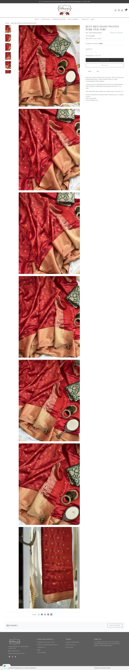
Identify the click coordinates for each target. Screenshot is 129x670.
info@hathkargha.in (17, 653)
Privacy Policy (70, 645)
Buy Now (105, 65)
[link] (115, 10)
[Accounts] (122, 10)
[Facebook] (9, 657)
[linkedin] (51, 615)
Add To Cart (104, 60)
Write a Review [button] (115, 625)
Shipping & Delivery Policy (46, 642)
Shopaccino (106, 668)
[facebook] (41, 615)
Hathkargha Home (58, 19)
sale (92, 19)
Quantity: (89, 49)
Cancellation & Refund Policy (47, 645)
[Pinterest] (15, 657)
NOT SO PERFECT (73, 19)
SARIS (89, 71)
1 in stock (97, 56)
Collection (45, 19)
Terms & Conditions (72, 642)
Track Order (41, 652)
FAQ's (38, 650)
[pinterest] (48, 615)
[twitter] (45, 615)
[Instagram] (12, 657)
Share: (34, 614)
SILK (98, 71)
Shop (36, 19)
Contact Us (41, 647)
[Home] (64, 10)
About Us (85, 19)
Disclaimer (69, 647)
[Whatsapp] (38, 615)
